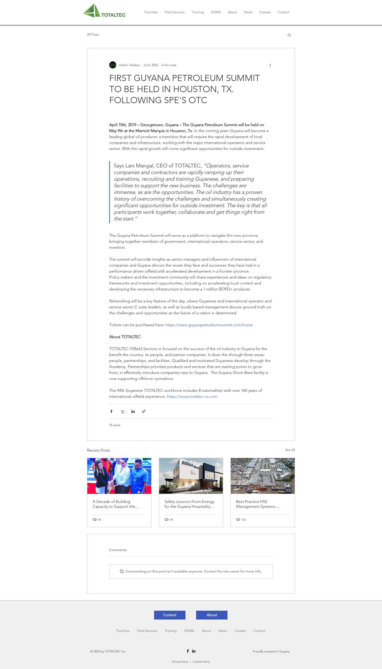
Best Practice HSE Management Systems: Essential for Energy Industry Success (261, 504)
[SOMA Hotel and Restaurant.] (191, 476)
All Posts (93, 34)
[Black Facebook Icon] (187, 651)
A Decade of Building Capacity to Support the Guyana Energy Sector (114, 504)
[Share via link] (144, 411)
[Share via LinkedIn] (133, 411)
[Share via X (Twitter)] (122, 411)
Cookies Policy (201, 661)
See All (290, 450)
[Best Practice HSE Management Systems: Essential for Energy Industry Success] (263, 476)
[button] (289, 34)
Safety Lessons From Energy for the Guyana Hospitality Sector (189, 504)
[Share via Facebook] (111, 411)
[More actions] (270, 65)
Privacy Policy (180, 661)
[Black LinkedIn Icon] (193, 651)
